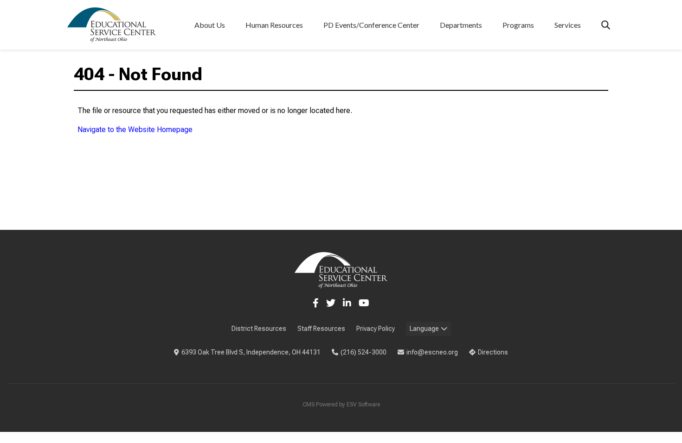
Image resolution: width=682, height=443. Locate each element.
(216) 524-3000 (363, 352)
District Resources (259, 328)
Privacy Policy (375, 328)
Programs (518, 24)
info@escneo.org (432, 352)
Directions (493, 352)
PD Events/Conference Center (371, 24)
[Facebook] (316, 303)
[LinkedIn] (347, 303)
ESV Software (363, 404)
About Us (209, 24)
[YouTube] (364, 303)
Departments (461, 24)
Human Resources (274, 24)
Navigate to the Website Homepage (135, 129)
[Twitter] (330, 303)
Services (567, 24)
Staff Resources (321, 328)
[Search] (606, 25)
